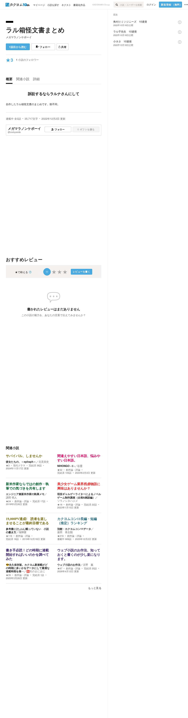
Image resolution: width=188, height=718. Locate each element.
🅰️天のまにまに (35, 571)
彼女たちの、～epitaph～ (21, 461)
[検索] (116, 5)
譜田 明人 (11, 497)
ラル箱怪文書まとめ (35, 29)
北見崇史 (44, 461)
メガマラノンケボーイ (19, 37)
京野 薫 (88, 564)
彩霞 (79, 466)
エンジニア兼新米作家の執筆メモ (25, 494)
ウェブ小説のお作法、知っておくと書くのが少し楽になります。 (78, 554)
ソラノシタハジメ (67, 501)
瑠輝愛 (22, 532)
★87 (59, 568)
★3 (8, 465)
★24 (8, 501)
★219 (60, 535)
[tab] (10, 80)
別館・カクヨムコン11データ (74, 529)
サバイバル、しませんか (24, 456)
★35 (8, 575)
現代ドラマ (19, 465)
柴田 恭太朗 (65, 532)
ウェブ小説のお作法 (68, 564)
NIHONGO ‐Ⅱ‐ (66, 466)
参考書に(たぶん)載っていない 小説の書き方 (27, 530)
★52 (59, 469)
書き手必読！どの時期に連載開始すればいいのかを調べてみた (27, 554)
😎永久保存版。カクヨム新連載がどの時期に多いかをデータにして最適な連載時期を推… (28, 568)
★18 (59, 504)
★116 (9, 535)
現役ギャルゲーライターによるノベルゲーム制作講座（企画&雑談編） (79, 495)
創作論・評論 (73, 470)
